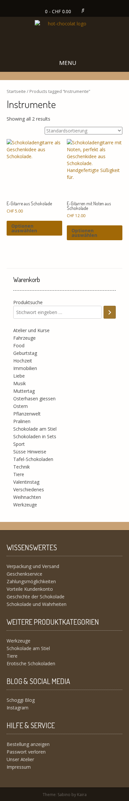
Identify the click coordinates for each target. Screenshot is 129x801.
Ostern (20, 406)
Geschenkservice (24, 574)
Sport (19, 444)
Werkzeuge (25, 504)
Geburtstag (25, 353)
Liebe (19, 376)
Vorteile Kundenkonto (30, 589)
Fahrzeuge (24, 338)
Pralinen (21, 421)
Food (18, 345)
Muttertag (24, 391)
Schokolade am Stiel (35, 429)
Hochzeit (22, 361)
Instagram (17, 707)
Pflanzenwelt (27, 414)
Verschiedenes (28, 489)
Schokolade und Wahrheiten (36, 604)
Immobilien (25, 368)
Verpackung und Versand (33, 566)
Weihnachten (27, 497)
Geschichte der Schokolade (35, 596)
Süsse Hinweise (29, 451)
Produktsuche (28, 302)
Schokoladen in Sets (34, 436)
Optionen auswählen (24, 228)
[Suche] (110, 312)
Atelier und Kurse (31, 330)
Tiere (18, 474)
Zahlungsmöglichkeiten (31, 581)
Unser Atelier (20, 759)
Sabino (64, 794)
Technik (21, 467)
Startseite (16, 91)
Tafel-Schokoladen (33, 459)
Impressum (19, 767)
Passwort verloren (26, 752)
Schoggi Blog (21, 700)
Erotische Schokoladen (31, 663)
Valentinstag (26, 482)
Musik (19, 383)
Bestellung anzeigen (28, 744)
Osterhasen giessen (34, 398)
